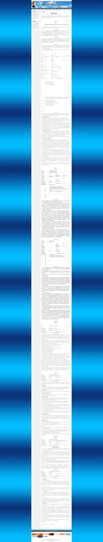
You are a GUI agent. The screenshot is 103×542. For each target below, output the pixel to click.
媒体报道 (62, 8)
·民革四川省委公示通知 (34, 18)
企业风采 (48, 8)
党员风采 (40, 8)
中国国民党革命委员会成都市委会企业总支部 (50, 539)
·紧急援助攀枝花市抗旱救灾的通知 (36, 14)
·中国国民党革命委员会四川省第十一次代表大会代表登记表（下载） (39, 16)
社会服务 (55, 8)
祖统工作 (70, 8)
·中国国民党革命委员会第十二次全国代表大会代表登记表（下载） (39, 15)
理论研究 (66, 8)
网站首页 (33, 8)
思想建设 (44, 8)
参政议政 (59, 8)
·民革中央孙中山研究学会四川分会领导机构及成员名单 (38, 17)
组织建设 (51, 8)
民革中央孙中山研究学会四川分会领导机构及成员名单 (49, 524)
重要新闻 (37, 8)
